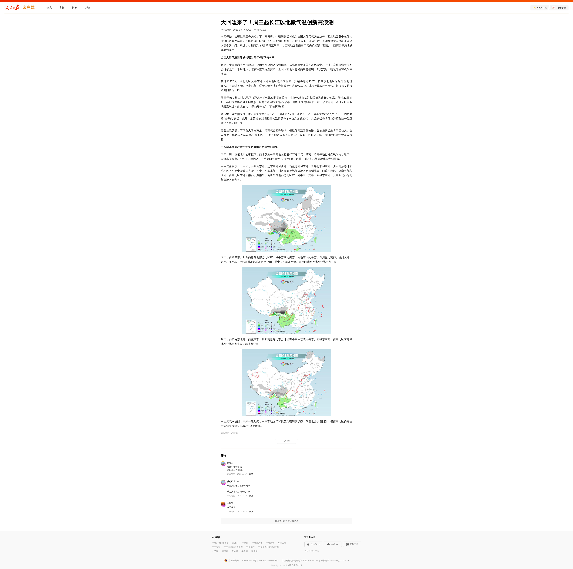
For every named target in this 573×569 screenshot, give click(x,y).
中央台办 (270, 543)
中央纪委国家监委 (220, 543)
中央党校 (250, 547)
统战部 (235, 543)
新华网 (254, 551)
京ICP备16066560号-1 (269, 560)
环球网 (225, 551)
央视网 (244, 551)
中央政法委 (257, 543)
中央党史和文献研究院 (268, 547)
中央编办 (216, 547)
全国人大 (282, 543)
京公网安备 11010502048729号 (242, 560)
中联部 (245, 543)
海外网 (235, 551)
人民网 (215, 551)
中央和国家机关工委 (233, 547)
